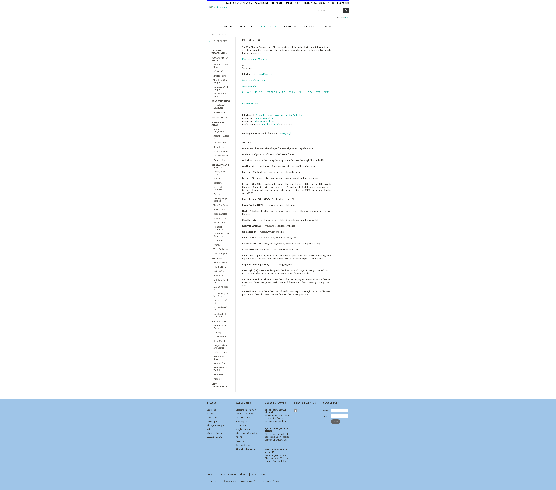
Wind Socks (218, 374)
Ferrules (217, 194)
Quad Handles (220, 214)
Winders (217, 379)
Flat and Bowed (220, 156)
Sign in (299, 3)
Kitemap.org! (284, 133)
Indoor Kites (219, 117)
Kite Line (216, 258)
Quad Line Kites (220, 101)
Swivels (217, 245)
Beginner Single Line (221, 137)
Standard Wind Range (220, 88)
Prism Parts (219, 209)
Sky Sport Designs (215, 425)
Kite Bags (218, 332)
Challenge (212, 421)
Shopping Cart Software (263, 481)
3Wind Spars (218, 112)
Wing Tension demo (264, 121)
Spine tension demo (264, 118)
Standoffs (218, 240)
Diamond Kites (220, 151)
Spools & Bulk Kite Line (219, 315)
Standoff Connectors (218, 228)
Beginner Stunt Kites (220, 66)
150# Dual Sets (220, 262)
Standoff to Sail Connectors (221, 235)
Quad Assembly (250, 86)
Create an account (318, 3)
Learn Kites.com (265, 74)
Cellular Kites (219, 143)
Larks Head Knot (250, 103)
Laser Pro (211, 410)
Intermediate (219, 76)
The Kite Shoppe (214, 433)
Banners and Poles (219, 326)
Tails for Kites (220, 352)
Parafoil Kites (219, 160)
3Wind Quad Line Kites (219, 106)
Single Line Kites (218, 123)
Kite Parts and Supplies (220, 166)
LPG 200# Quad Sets (220, 288)
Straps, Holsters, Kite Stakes (221, 346)
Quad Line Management (254, 80)
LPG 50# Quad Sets (220, 301)
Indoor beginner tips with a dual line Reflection (279, 115)
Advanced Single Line (218, 130)
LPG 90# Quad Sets (220, 308)
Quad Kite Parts (220, 218)
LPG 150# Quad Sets (220, 281)
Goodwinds (212, 417)
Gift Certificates (281, 3)
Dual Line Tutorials (270, 124)
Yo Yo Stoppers (220, 253)
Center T (217, 183)
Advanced (218, 71)
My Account (261, 3)
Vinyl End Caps (220, 249)
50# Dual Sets (219, 267)
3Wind (210, 414)
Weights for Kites (219, 357)
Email (325, 416)
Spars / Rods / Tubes (219, 173)
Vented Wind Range (219, 95)
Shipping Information (219, 51)
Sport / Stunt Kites (219, 59)
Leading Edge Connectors (220, 199)
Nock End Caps (220, 205)
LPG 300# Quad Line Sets (220, 294)
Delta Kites (218, 147)
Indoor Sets (218, 276)
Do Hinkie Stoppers (218, 188)
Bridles (216, 178)
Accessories (218, 321)
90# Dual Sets (219, 271)
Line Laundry (219, 337)
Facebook (296, 410)
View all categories (245, 449)
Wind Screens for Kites (220, 369)
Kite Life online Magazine (255, 59)
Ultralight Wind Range (220, 81)
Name (325, 411)
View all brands (214, 437)
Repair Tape (219, 222)
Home (211, 34)
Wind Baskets (219, 363)
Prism (210, 429)
